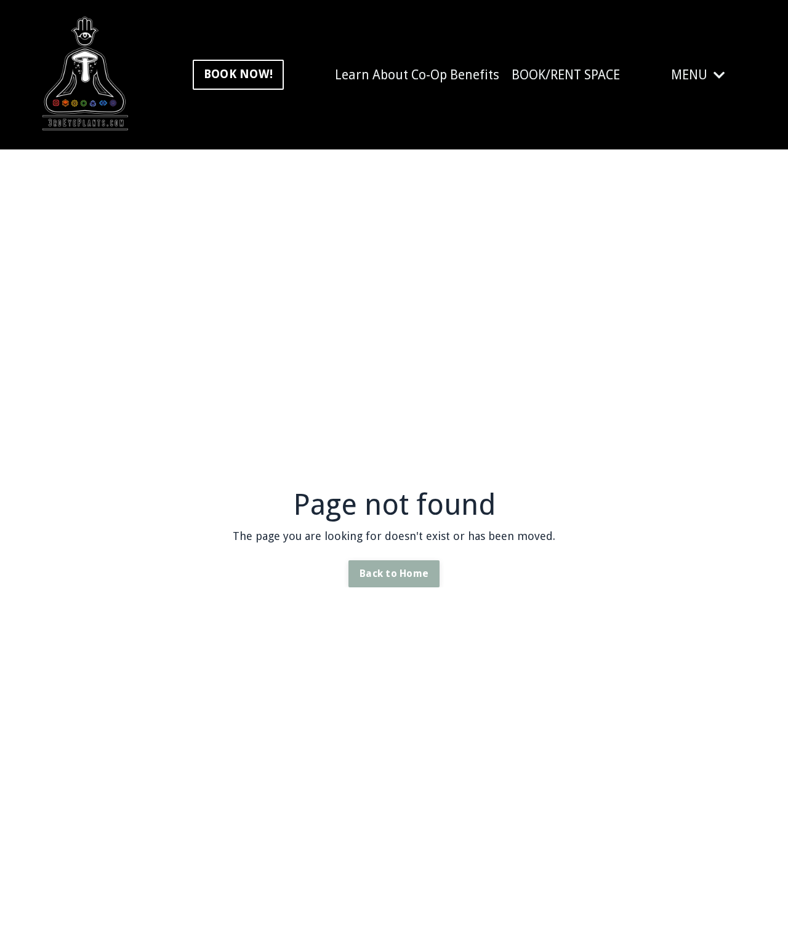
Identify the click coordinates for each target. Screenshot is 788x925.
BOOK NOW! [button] (238, 74)
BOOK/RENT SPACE (566, 74)
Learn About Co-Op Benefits (417, 74)
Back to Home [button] (394, 573)
